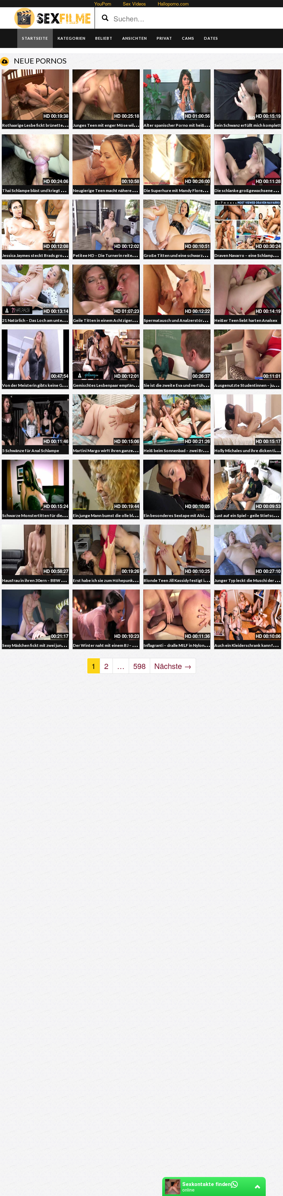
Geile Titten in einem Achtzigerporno (108, 320)
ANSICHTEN (134, 38)
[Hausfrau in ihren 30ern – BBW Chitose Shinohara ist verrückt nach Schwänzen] (35, 550)
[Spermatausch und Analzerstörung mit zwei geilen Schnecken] (177, 290)
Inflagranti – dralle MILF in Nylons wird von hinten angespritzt (201, 645)
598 (139, 665)
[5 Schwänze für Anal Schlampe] (35, 419)
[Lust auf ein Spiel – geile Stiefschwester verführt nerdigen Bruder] (247, 485)
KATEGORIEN (72, 38)
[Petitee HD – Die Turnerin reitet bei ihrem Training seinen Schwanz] (106, 225)
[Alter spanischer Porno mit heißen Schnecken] (177, 94)
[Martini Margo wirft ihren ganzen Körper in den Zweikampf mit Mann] (106, 419)
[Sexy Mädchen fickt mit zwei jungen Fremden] (35, 615)
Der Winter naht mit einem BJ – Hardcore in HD (117, 645)
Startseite (35, 38)
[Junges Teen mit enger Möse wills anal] (106, 94)
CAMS (188, 38)
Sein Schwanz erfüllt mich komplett (247, 125)
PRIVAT (164, 38)
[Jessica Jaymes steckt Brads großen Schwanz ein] (35, 225)
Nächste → (173, 665)
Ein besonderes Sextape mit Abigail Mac (181, 515)
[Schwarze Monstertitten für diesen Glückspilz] (35, 485)
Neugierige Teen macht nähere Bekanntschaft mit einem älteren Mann (139, 190)
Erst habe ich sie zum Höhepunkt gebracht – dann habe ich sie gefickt (137, 580)
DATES (211, 38)
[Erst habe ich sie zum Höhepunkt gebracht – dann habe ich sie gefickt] (106, 550)
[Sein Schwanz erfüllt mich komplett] (247, 94)
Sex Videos (134, 3)
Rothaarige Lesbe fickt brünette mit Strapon (44, 125)
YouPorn (102, 3)
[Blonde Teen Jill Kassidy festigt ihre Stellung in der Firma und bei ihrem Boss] (177, 550)
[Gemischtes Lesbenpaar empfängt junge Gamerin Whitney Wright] (106, 354)
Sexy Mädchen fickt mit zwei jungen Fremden (44, 645)
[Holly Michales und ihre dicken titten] (247, 419)
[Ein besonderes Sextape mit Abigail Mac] (177, 485)
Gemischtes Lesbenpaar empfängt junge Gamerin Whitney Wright (135, 385)
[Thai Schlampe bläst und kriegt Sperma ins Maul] (35, 159)
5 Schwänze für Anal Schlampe (30, 450)
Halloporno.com (173, 3)
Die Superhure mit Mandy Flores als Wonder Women (194, 190)
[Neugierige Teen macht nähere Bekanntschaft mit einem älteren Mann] (106, 159)
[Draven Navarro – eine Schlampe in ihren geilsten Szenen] (247, 225)
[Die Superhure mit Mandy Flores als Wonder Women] (177, 159)
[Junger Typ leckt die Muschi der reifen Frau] (247, 550)
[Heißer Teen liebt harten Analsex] (247, 290)
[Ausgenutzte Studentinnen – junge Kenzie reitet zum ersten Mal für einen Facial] (247, 354)
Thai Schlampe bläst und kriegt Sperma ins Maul (46, 190)
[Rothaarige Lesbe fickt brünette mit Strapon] (35, 94)
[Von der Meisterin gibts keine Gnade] (35, 354)
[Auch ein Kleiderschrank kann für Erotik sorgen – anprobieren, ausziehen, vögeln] (247, 615)
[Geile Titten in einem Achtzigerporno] (106, 290)
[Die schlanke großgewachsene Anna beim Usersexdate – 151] (247, 159)
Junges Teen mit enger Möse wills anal (109, 125)
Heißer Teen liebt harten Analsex (245, 320)
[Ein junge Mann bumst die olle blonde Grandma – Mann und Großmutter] (106, 485)
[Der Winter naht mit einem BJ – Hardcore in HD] (106, 615)
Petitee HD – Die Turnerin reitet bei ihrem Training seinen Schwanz (136, 255)
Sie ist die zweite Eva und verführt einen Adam (187, 385)
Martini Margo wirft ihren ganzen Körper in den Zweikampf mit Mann (137, 450)
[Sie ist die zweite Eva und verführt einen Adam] (177, 354)
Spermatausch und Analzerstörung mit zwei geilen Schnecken (202, 320)
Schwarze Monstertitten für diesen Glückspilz (45, 515)
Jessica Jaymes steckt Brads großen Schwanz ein (48, 255)
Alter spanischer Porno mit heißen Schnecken (187, 125)
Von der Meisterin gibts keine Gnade (36, 385)
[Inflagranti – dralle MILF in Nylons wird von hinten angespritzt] (177, 615)
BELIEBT (104, 38)
